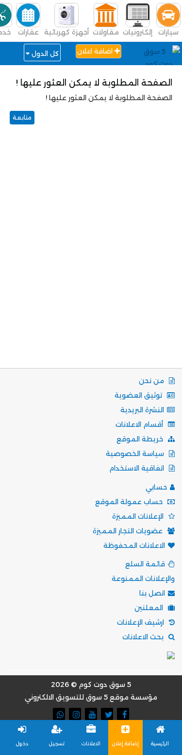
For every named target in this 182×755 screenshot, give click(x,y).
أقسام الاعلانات (140, 424)
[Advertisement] (91, 258)
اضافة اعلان (96, 51)
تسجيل (57, 743)
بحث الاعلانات (143, 636)
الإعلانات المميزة (138, 516)
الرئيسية (160, 743)
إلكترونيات (137, 32)
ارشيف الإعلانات (141, 622)
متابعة (22, 117)
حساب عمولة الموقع (130, 501)
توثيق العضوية (139, 395)
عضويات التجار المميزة (129, 531)
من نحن (152, 380)
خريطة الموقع (140, 439)
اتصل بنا (152, 593)
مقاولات (106, 32)
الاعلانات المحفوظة (134, 545)
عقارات (28, 32)
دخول (22, 743)
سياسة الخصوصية (136, 453)
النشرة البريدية (142, 409)
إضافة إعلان (125, 743)
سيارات (168, 32)
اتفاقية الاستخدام (137, 468)
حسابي (156, 487)
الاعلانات (91, 743)
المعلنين (149, 607)
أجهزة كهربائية (66, 32)
